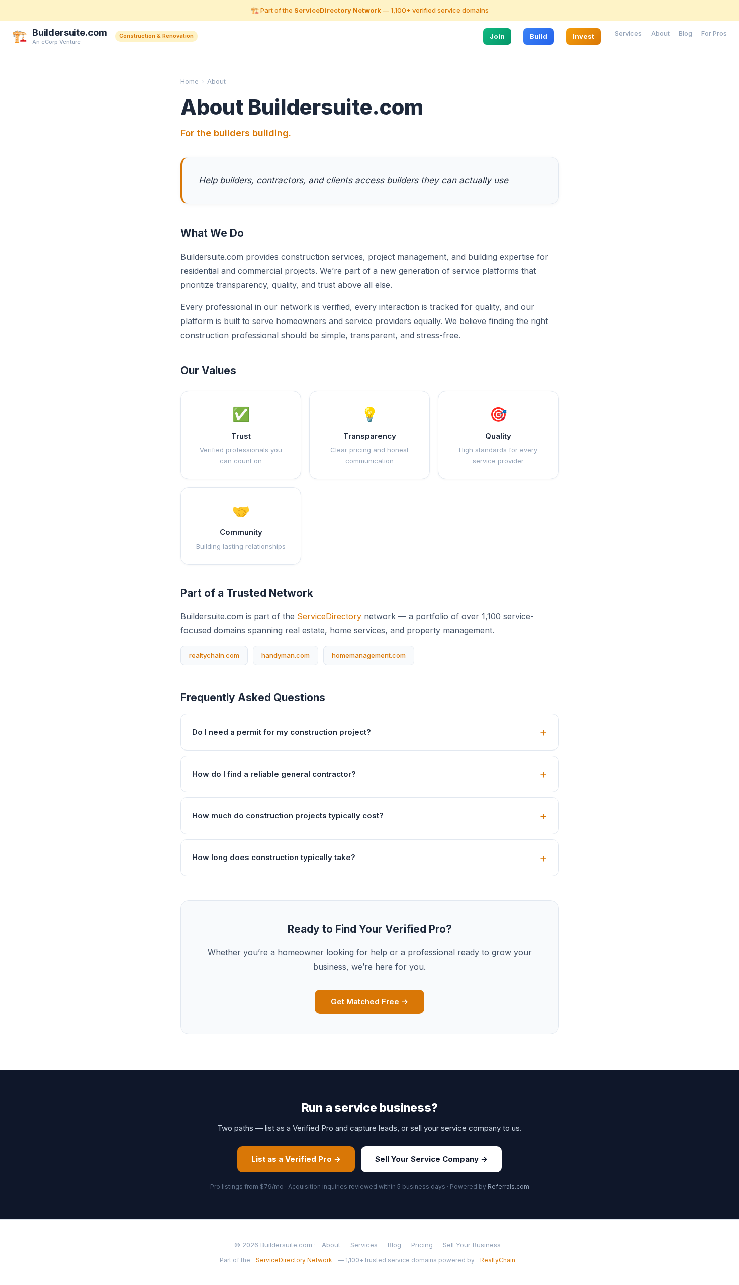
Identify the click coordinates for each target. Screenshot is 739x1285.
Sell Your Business (472, 1245)
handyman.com (285, 655)
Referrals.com (508, 1186)
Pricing (422, 1245)
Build (538, 36)
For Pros (714, 33)
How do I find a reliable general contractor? (274, 774)
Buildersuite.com (69, 33)
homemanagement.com (369, 655)
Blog (685, 33)
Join (497, 36)
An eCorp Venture (56, 41)
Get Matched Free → (369, 1001)
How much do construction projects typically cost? (288, 815)
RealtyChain (497, 1260)
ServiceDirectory (329, 616)
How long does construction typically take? (273, 857)
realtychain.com (214, 655)
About (660, 33)
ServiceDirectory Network (337, 10)
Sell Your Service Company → (431, 1159)
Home (189, 81)
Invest (583, 36)
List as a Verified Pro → (296, 1159)
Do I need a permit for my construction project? (281, 732)
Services (628, 33)
